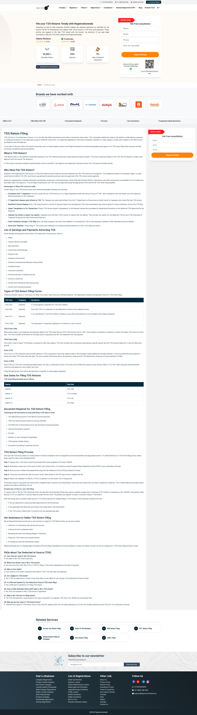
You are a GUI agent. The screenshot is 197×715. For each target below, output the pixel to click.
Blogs (140, 8)
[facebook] (133, 681)
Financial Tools (150, 8)
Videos (102, 699)
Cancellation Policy (107, 687)
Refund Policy (105, 685)
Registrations (95, 8)
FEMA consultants (74, 697)
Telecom (84, 8)
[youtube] (138, 681)
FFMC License (73, 692)
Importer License (74, 682)
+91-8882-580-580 (122, 2)
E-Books (103, 694)
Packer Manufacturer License (78, 685)
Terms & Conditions (107, 690)
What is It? (7, 121)
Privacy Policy (105, 682)
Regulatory (73, 8)
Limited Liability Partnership (46, 687)
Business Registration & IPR (125, 8)
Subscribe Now (131, 664)
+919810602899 (107, 2)
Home (39, 85)
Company (62, 8)
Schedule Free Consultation (49, 67)
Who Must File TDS (38, 121)
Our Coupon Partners (107, 692)
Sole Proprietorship (43, 694)
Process (104, 121)
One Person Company (43, 685)
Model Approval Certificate (77, 687)
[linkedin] (143, 681)
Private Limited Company (45, 682)
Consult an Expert (154, 2)
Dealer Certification (75, 680)
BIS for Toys (72, 699)
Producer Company (42, 697)
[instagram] (147, 681)
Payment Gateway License (77, 702)
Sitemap (103, 702)
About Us (103, 680)
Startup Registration (43, 702)
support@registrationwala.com (145, 693)
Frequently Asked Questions (169, 121)
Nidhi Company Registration (46, 690)
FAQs (102, 697)
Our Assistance (133, 121)
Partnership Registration (45, 699)
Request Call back (140, 55)
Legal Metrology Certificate (78, 690)
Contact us (104, 704)
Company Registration (44, 680)
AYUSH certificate (74, 694)
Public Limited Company (44, 692)
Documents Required (73, 121)
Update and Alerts (138, 2)
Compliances (108, 8)
